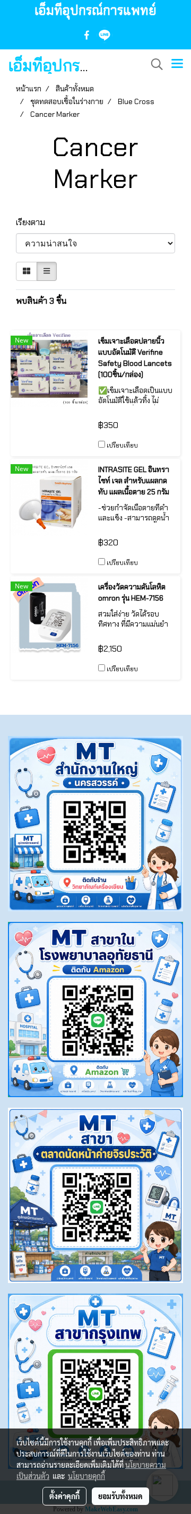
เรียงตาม (33, 222)
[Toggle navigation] (177, 64)
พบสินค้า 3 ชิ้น (41, 300)
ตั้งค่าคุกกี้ (64, 1496)
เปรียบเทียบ (122, 445)
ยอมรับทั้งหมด (120, 1496)
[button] (153, 64)
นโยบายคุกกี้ (86, 1476)
